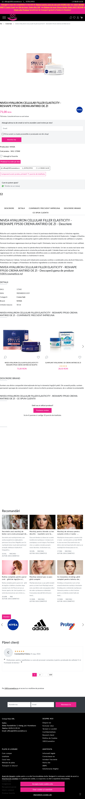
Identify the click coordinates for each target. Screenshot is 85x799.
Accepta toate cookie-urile (42, 784)
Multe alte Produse (21, 10)
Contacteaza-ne (48, 756)
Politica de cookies (10, 779)
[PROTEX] (68, 629)
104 (29, 7)
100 (50, 675)
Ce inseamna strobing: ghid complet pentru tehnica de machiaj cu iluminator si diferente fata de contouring (69, 578)
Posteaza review (42, 410)
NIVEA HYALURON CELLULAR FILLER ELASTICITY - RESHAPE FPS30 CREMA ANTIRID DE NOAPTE (22, 364)
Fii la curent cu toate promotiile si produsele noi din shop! (26, 134)
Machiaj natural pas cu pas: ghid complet (41, 578)
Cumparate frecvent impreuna (44, 208)
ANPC (44, 766)
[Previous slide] (2, 625)
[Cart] (81, 17)
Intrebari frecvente (49, 759)
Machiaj (13, 554)
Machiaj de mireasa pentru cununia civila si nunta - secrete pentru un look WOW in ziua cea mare (69, 533)
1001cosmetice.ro (11, 688)
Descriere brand (72, 208)
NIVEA (12, 147)
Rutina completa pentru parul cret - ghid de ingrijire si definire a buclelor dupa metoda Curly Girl (14, 578)
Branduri (6, 617)
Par (11, 597)
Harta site (46, 763)
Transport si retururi (10, 766)
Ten (1, 23)
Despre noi (46, 723)
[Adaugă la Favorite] (38, 357)
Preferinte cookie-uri (42, 795)
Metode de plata (8, 763)
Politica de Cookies (49, 738)
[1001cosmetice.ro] (14, 17)
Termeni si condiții (49, 729)
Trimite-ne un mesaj (12, 186)
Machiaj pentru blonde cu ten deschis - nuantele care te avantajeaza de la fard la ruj (42, 533)
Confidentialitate (49, 732)
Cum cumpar (7, 753)
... (45, 675)
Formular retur (48, 726)
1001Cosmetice (48, 741)
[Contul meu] (78, 17)
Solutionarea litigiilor (50, 769)
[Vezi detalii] (5, 357)
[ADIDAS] (40, 629)
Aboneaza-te (66, 704)
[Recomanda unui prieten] (1, 194)
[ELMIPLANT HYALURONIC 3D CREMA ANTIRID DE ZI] (63, 341)
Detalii (21, 208)
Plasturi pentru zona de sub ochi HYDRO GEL (53, 5)
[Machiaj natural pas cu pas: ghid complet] (42, 567)
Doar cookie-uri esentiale (42, 790)
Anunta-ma (11, 140)
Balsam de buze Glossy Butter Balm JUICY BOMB (63, 7)
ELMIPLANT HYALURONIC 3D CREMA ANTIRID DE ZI (63, 363)
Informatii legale (48, 753)
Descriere (9, 208)
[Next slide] (83, 346)
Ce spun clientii (40, 213)
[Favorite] (74, 17)
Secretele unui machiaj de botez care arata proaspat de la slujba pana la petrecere (14, 533)
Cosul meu (6, 759)
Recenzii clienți (48, 735)
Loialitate (5, 756)
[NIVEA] (13, 629)
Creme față (8, 23)
